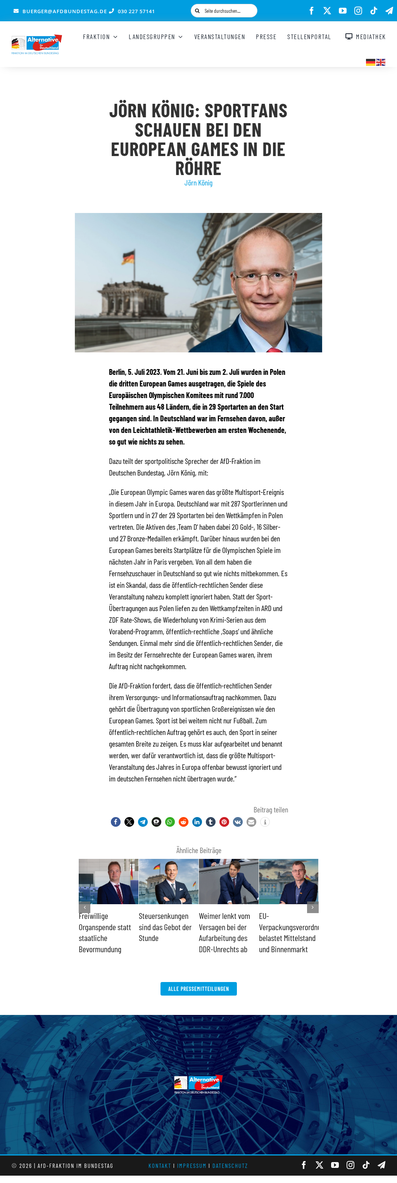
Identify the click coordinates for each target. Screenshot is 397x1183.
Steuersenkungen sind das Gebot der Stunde (165, 926)
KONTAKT (159, 1165)
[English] (381, 61)
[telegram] (389, 11)
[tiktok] (374, 11)
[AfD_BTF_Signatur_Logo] (37, 38)
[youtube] (343, 11)
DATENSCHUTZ (230, 1165)
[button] (116, 822)
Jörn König (198, 182)
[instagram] (358, 11)
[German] (371, 61)
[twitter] (327, 11)
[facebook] (312, 11)
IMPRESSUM (192, 1165)
